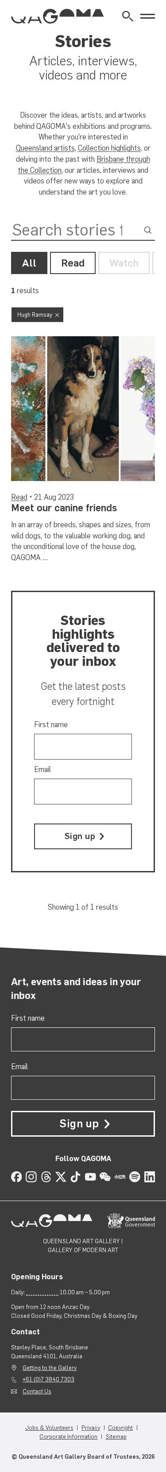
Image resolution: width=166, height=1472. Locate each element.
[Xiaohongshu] (120, 1176)
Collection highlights (109, 147)
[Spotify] (134, 1176)
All (29, 263)
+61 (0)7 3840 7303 (48, 1379)
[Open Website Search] (127, 16)
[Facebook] (16, 1176)
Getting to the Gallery (50, 1367)
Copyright (120, 1427)
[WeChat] (105, 1176)
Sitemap (116, 1436)
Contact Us (37, 1391)
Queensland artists (45, 147)
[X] (60, 1176)
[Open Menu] (147, 16)
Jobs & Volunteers (49, 1427)
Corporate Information (68, 1436)
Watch (124, 263)
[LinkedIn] (149, 1176)
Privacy (90, 1427)
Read (73, 263)
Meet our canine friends (64, 508)
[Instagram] (31, 1176)
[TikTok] (75, 1176)
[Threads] (46, 1176)
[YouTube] (90, 1176)
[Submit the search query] (147, 230)
